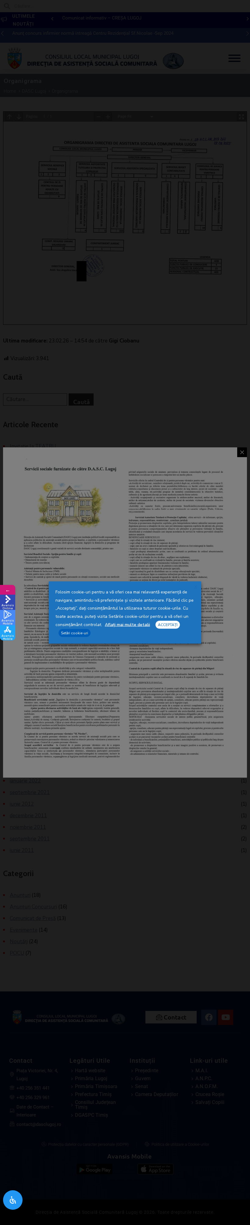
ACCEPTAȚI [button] (167, 624)
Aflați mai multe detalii (127, 624)
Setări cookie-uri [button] (74, 633)
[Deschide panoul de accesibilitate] (13, 1200)
